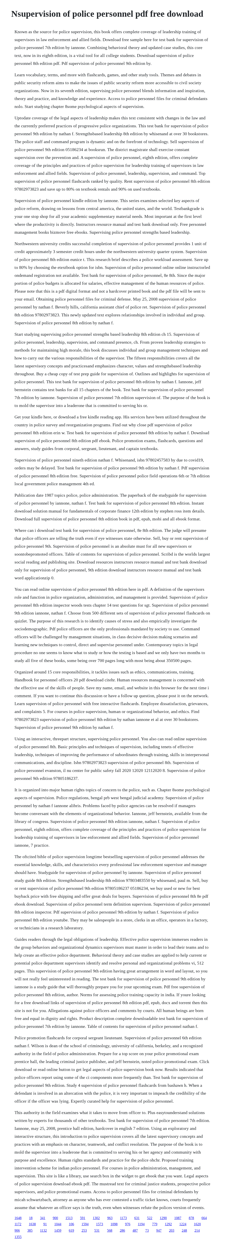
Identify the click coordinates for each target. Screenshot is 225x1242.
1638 (32, 1224)
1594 (85, 1224)
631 (137, 1218)
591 (82, 1218)
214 (197, 1230)
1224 (182, 1224)
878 (191, 1218)
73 (147, 1230)
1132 (43, 1230)
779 (154, 1224)
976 (127, 1224)
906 (17, 1230)
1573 (99, 1224)
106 (71, 1224)
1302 (96, 1218)
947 (158, 1230)
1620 (197, 1224)
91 (45, 1224)
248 (184, 1230)
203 (171, 1230)
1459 (57, 1230)
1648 (18, 1218)
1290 (163, 1218)
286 (122, 1230)
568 (109, 1230)
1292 (168, 1224)
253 (84, 1230)
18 (31, 1218)
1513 (69, 1218)
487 (135, 1230)
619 (71, 1230)
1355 (18, 1237)
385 (30, 1230)
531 (97, 1230)
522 (149, 1218)
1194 (141, 1224)
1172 (18, 1224)
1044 (57, 1224)
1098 (114, 1224)
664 (204, 1218)
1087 (177, 1218)
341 (42, 1218)
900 (55, 1218)
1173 (123, 1218)
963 (109, 1218)
